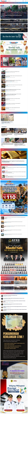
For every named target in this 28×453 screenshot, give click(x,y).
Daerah (19, 2)
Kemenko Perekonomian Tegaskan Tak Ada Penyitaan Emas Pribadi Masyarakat (13, 161)
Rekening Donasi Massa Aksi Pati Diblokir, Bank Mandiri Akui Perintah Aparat (13, 221)
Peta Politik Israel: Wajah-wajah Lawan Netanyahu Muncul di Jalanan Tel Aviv (14, 298)
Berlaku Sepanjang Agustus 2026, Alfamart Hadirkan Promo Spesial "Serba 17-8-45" (15, 167)
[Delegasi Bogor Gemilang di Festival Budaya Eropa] (2, 296)
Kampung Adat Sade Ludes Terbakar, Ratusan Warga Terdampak (7, 290)
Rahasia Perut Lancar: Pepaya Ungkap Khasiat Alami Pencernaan (7, 278)
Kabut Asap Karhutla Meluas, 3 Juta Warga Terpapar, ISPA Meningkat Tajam (20, 285)
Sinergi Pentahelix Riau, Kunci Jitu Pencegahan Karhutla (6, 285)
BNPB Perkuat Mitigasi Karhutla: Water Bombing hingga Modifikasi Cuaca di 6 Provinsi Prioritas (15, 307)
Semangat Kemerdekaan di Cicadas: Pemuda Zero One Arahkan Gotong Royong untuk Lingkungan (15, 217)
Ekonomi (21, 2)
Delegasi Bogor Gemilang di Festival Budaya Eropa (10, 295)
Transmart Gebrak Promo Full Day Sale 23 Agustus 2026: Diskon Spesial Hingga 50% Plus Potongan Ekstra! (15, 172)
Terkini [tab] (3, 69)
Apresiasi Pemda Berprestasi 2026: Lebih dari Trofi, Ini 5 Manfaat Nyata (20, 134)
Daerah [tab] (6, 69)
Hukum (25, 2)
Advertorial (5, 2)
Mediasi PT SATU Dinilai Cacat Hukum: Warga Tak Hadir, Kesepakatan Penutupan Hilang (14, 301)
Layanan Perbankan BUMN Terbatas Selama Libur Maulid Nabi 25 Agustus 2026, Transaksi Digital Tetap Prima (15, 176)
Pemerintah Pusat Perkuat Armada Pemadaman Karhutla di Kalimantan (20, 290)
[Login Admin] (27, 1)
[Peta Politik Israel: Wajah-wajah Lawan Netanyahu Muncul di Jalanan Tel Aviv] (2, 299)
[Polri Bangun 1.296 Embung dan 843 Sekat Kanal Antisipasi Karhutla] (21, 61)
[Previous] (1, 61)
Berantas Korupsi (10, 2)
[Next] (26, 61)
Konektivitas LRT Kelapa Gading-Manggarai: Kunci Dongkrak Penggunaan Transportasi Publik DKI (19, 144)
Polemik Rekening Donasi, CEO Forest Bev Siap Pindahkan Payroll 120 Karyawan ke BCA (7, 144)
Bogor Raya (15, 2)
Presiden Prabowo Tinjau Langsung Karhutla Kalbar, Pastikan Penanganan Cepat (7, 122)
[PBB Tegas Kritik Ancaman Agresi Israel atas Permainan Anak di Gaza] (2, 304)
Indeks (2, 2)
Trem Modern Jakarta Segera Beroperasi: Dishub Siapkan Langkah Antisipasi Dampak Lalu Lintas (7, 134)
